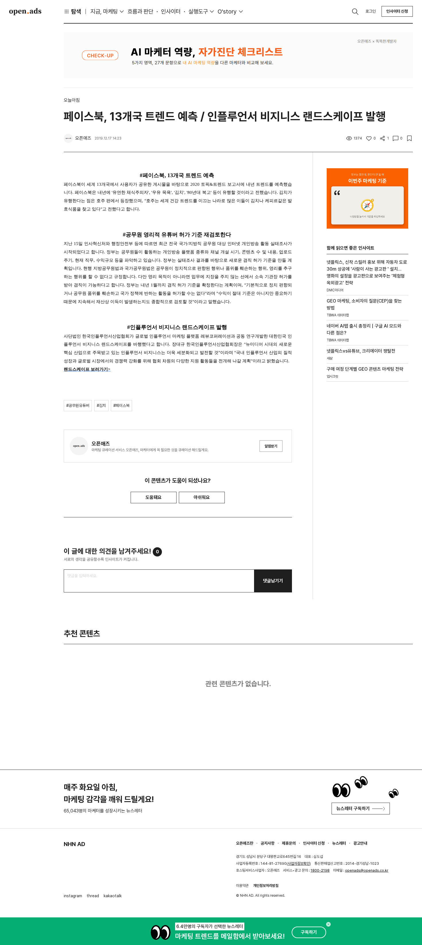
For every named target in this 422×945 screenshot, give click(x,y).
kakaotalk (113, 896)
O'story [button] (227, 11)
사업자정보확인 (299, 863)
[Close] (328, 924)
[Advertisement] (367, 484)
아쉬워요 (202, 497)
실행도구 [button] (198, 11)
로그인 (370, 11)
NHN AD (74, 844)
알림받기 (271, 446)
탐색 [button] (76, 11)
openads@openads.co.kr (366, 870)
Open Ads (25, 11)
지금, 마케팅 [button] (104, 11)
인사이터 (171, 11)
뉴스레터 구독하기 (353, 808)
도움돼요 (154, 497)
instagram (73, 896)
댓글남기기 (273, 581)
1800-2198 (320, 870)
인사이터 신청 (397, 11)
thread (93, 896)
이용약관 (242, 885)
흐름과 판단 (140, 11)
